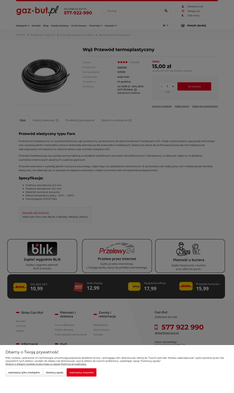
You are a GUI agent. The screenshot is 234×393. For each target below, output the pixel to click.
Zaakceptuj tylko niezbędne (24, 372)
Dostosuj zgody (54, 372)
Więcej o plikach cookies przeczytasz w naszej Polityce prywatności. (46, 364)
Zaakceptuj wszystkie (81, 372)
